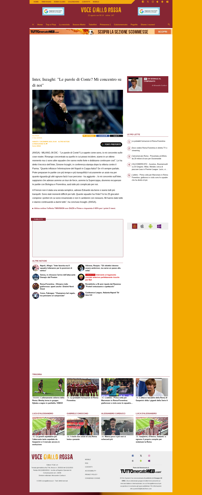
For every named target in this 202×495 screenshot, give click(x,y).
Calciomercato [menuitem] (121, 24)
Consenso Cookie (92, 478)
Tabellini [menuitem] (93, 24)
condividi (102, 136)
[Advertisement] (147, 338)
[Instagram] (153, 2)
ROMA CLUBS (59, 2)
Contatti (88, 467)
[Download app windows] (167, 2)
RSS (86, 463)
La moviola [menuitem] (64, 24)
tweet (116, 136)
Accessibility (90, 471)
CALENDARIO (73, 2)
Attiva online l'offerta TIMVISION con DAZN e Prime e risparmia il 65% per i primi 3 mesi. (75, 208)
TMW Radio (46, 2)
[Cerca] (169, 25)
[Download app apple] (157, 2)
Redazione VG (40, 144)
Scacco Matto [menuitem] (79, 24)
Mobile (88, 459)
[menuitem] (33, 25)
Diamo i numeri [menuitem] (148, 24)
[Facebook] (143, 2)
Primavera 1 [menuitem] (105, 24)
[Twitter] (148, 2)
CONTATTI (86, 2)
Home (36, 2)
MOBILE (96, 2)
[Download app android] (162, 2)
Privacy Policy (91, 474)
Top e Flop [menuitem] (51, 24)
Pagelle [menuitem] (134, 24)
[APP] (135, 226)
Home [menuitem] (40, 24)
